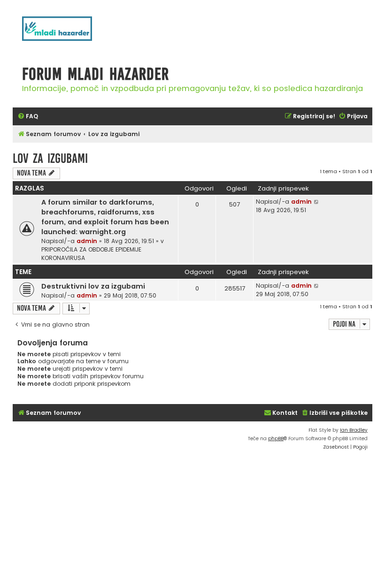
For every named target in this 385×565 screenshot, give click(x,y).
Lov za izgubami (50, 158)
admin (87, 241)
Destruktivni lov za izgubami (93, 286)
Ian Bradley (354, 430)
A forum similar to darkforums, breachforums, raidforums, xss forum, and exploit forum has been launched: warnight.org (105, 217)
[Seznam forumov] (69, 33)
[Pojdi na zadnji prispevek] (317, 202)
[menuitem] (27, 116)
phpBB (276, 438)
